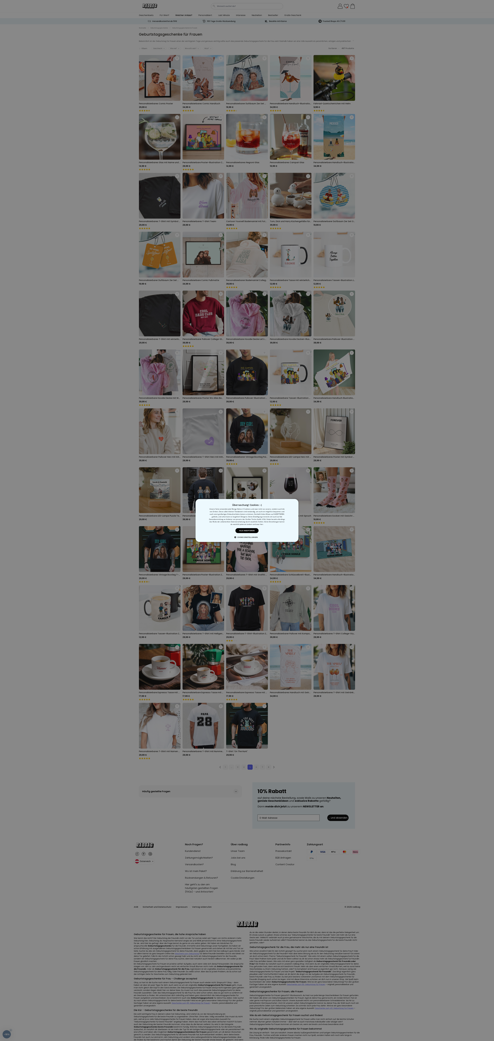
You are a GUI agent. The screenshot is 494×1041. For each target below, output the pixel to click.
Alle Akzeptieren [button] (247, 531)
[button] (247, 537)
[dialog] (247, 520)
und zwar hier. (258, 524)
